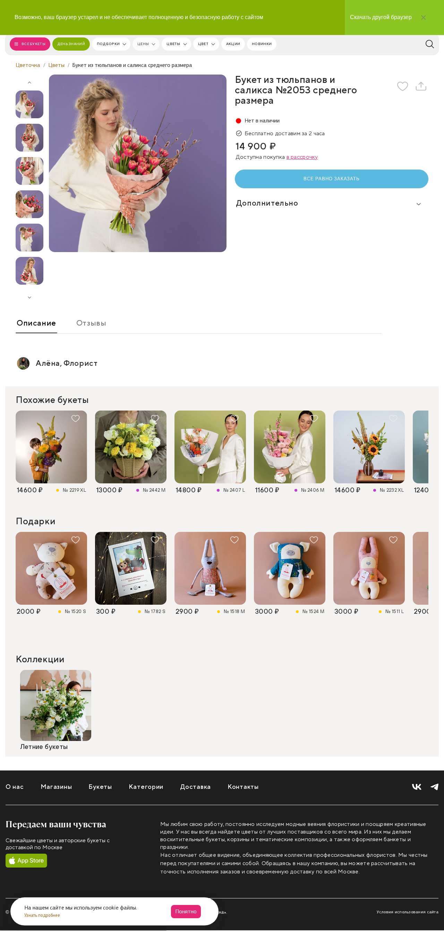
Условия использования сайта (407, 912)
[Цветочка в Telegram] (434, 787)
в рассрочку (302, 157)
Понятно (186, 911)
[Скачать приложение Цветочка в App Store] (26, 861)
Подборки (108, 44)
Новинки (262, 44)
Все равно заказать (331, 178)
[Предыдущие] (29, 80)
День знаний (71, 44)
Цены (143, 44)
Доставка (195, 787)
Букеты (100, 787)
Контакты (243, 787)
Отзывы (91, 323)
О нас (15, 787)
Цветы (173, 44)
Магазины (56, 787)
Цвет (203, 44)
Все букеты (33, 44)
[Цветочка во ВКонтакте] (416, 787)
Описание (36, 323)
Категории (146, 787)
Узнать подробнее (42, 915)
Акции (233, 44)
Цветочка (28, 65)
